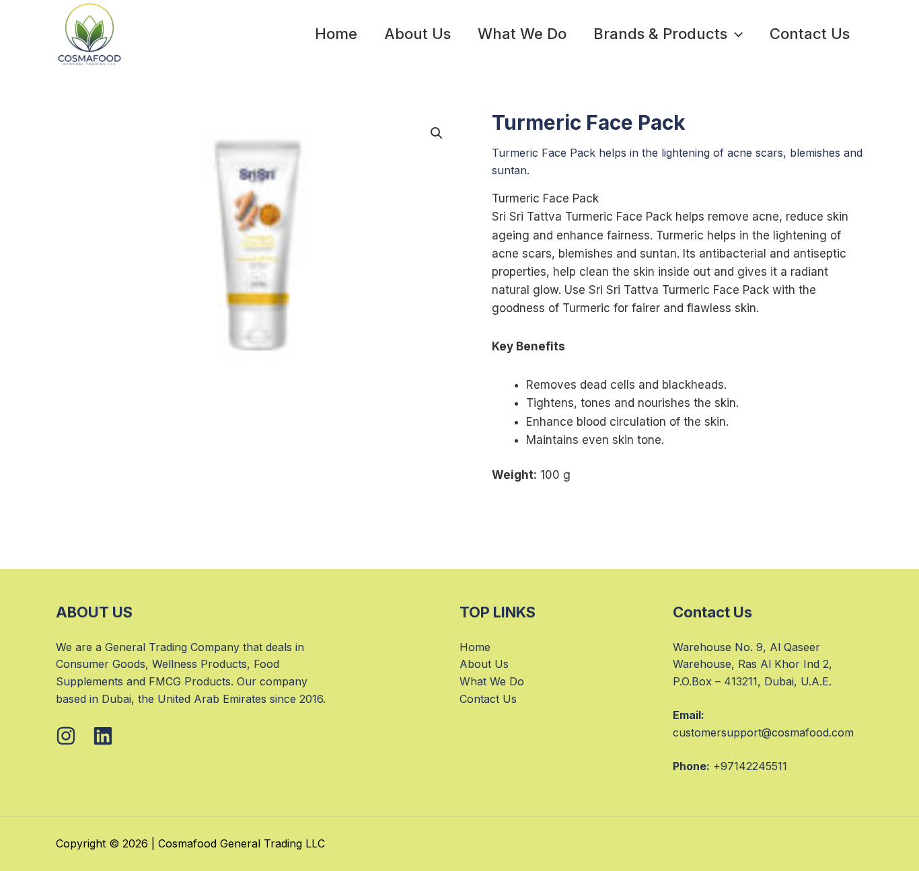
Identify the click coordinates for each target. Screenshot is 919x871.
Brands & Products (660, 33)
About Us (417, 33)
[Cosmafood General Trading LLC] (89, 34)
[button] (735, 33)
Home (336, 33)
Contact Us (810, 33)
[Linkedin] (103, 736)
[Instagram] (66, 736)
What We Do (522, 33)
